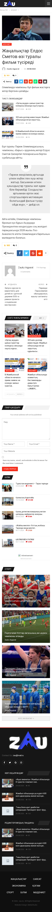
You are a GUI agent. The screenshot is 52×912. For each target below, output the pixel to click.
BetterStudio (32, 905)
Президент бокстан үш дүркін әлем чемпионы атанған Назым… (23, 670)
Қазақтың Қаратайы (25, 498)
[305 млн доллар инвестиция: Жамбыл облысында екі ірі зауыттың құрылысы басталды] (7, 121)
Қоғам (36, 885)
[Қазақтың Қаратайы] (7, 501)
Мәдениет (39, 892)
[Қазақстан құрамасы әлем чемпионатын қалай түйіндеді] (26, 591)
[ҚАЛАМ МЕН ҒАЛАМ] (7, 543)
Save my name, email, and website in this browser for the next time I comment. (25, 461)
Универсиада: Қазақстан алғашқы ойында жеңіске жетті (23, 705)
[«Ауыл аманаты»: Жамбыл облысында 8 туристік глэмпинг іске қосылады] (7, 783)
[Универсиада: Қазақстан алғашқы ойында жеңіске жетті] (26, 697)
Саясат (37, 879)
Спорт (10, 892)
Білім (24, 892)
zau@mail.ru (18, 755)
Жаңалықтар (34, 336)
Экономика (19, 885)
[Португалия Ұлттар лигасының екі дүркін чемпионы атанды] (26, 626)
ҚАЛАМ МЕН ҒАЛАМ (25, 539)
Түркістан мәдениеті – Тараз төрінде (32, 484)
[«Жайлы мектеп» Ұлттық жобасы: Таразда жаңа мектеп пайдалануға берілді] (7, 529)
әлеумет (7, 44)
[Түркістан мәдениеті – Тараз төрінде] (7, 487)
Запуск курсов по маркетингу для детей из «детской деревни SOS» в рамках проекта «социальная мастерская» (13, 296)
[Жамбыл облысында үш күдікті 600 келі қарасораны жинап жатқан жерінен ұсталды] (7, 797)
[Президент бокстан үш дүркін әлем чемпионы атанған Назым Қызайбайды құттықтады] (26, 661)
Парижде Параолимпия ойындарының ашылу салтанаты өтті (39, 293)
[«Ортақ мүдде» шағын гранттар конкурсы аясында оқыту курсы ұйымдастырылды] (7, 107)
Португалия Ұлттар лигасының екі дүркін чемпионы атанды (26, 635)
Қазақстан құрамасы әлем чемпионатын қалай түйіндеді (20, 599)
